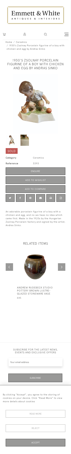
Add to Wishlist (35, 180)
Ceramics (21, 42)
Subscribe (35, 378)
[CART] (4, 34)
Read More (36, 413)
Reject (35, 428)
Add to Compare (35, 189)
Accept (35, 442)
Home (8, 42)
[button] (46, 34)
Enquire (35, 171)
